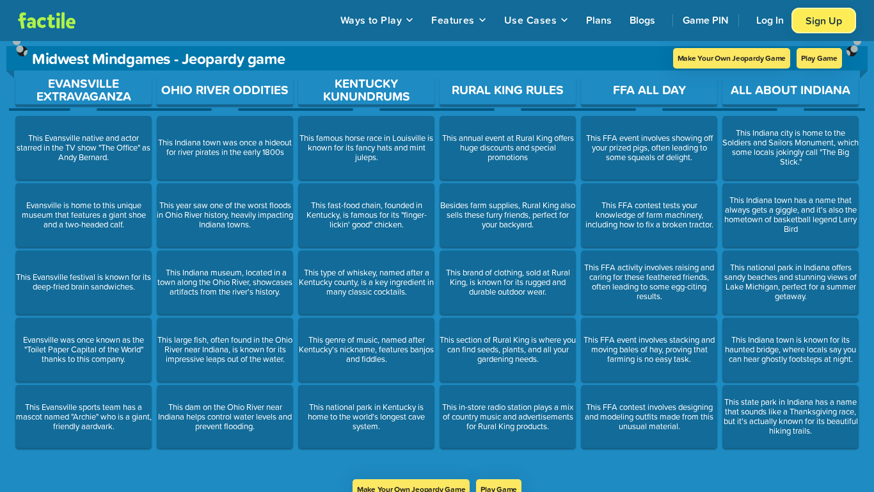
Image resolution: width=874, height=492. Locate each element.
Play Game (819, 58)
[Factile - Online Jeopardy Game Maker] (46, 20)
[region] (437, 260)
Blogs (642, 20)
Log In (770, 20)
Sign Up (824, 20)
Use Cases (530, 20)
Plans (599, 20)
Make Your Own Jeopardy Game (732, 58)
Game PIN (706, 20)
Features (453, 20)
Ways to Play (371, 20)
